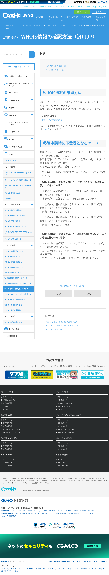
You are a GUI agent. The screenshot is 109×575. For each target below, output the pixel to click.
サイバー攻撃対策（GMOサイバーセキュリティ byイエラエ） (34, 513)
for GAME (60, 6)
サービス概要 (44, 483)
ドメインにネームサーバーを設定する (63, 325)
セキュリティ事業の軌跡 (8, 516)
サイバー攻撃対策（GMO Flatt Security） (68, 513)
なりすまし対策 (88, 513)
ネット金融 (92, 569)
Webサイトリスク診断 (65, 511)
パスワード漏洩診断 (49, 511)
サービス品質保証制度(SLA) (87, 481)
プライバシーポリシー (10, 483)
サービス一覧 (90, 6)
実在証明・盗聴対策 (7, 513)
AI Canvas (70, 6)
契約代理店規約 (34, 481)
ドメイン (64, 25)
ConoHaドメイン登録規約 (17, 478)
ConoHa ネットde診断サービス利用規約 (80, 478)
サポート (102, 6)
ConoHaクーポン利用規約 (56, 478)
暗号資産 (101, 569)
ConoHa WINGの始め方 (70, 18)
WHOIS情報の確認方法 (56, 66)
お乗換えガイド (87, 18)
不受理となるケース (55, 70)
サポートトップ (9, 25)
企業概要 (35, 483)
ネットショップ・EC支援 (26, 569)
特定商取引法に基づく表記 (49, 481)
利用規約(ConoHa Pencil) (18, 481)
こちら (46, 129)
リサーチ (76, 569)
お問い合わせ (100, 18)
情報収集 (84, 569)
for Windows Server (45, 6)
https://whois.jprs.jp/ (52, 119)
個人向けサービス (6, 571)
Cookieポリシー (25, 483)
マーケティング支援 (65, 569)
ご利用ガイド (40, 18)
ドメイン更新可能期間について (60, 329)
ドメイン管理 (77, 25)
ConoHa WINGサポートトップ (30, 25)
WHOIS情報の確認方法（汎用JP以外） (63, 321)
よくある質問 (53, 18)
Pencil (79, 6)
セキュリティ (52, 569)
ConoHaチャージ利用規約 (37, 478)
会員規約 (4, 478)
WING (26, 6)
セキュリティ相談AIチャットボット (84, 511)
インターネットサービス (8, 569)
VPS (33, 6)
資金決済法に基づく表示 (68, 481)
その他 (17, 571)
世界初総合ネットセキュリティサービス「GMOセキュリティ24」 (21, 511)
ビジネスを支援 (40, 569)
